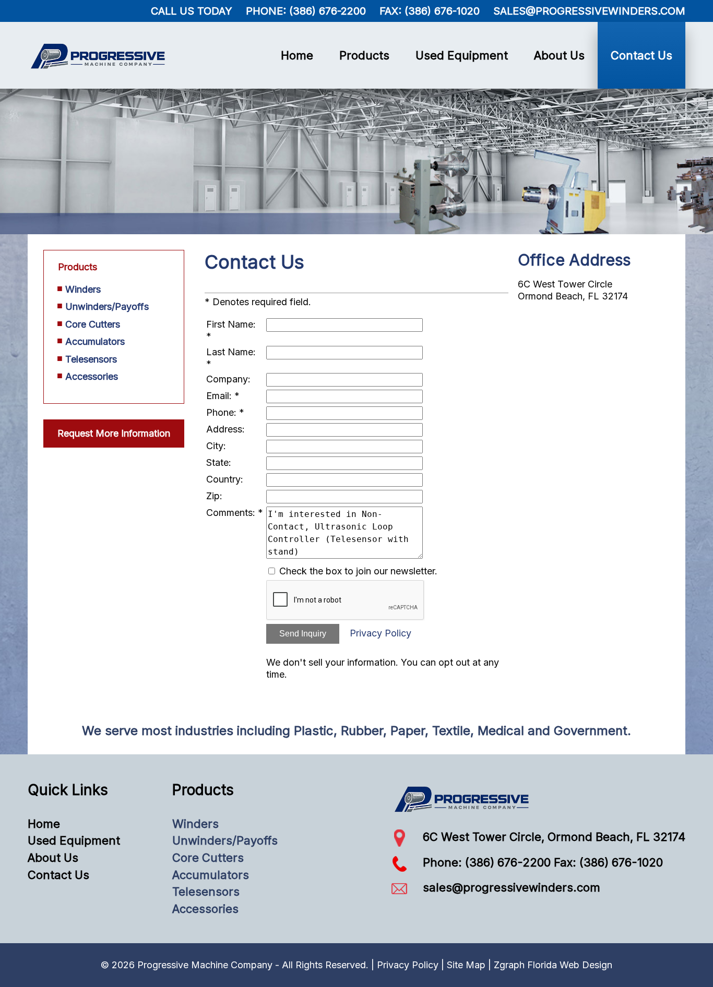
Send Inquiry (302, 633)
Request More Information (113, 433)
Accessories (91, 376)
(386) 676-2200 (327, 11)
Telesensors (91, 359)
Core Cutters (92, 324)
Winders (83, 289)
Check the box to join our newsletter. (358, 570)
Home (297, 55)
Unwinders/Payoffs (107, 306)
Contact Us (641, 55)
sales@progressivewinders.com (589, 11)
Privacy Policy (380, 633)
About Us (559, 55)
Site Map (466, 964)
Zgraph (509, 964)
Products (364, 55)
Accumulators (95, 341)
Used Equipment (461, 55)
